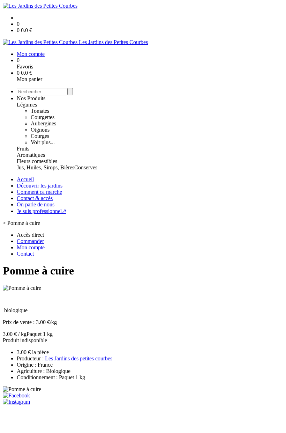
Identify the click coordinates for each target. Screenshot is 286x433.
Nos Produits (31, 98)
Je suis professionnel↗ (41, 211)
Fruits (23, 149)
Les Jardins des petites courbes (78, 358)
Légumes (27, 105)
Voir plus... (43, 142)
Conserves (85, 167)
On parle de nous (35, 204)
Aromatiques (31, 155)
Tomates (40, 111)
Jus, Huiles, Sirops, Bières (45, 167)
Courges (40, 136)
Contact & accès (35, 198)
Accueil (25, 179)
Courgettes (42, 117)
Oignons (40, 130)
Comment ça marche (39, 192)
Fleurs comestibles (37, 161)
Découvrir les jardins (39, 186)
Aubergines (43, 123)
